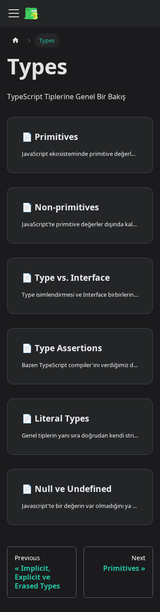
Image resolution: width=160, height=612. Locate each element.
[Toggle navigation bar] (13, 13)
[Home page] (15, 40)
